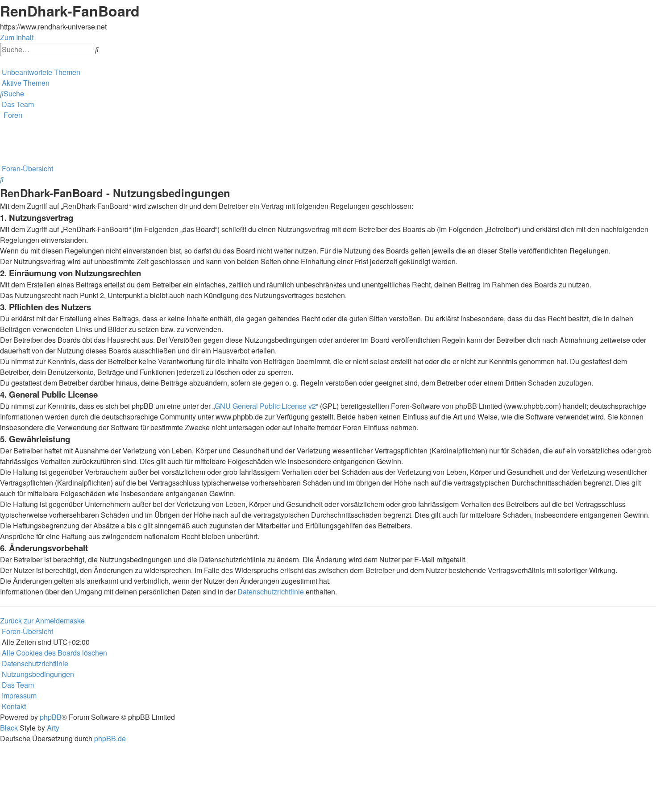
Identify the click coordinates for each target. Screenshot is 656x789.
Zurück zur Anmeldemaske (42, 620)
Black (9, 728)
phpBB (51, 717)
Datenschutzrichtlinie (270, 591)
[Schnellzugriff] (1, 61)
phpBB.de (110, 738)
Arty (53, 728)
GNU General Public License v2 (265, 406)
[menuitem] (40, 72)
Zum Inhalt (16, 37)
